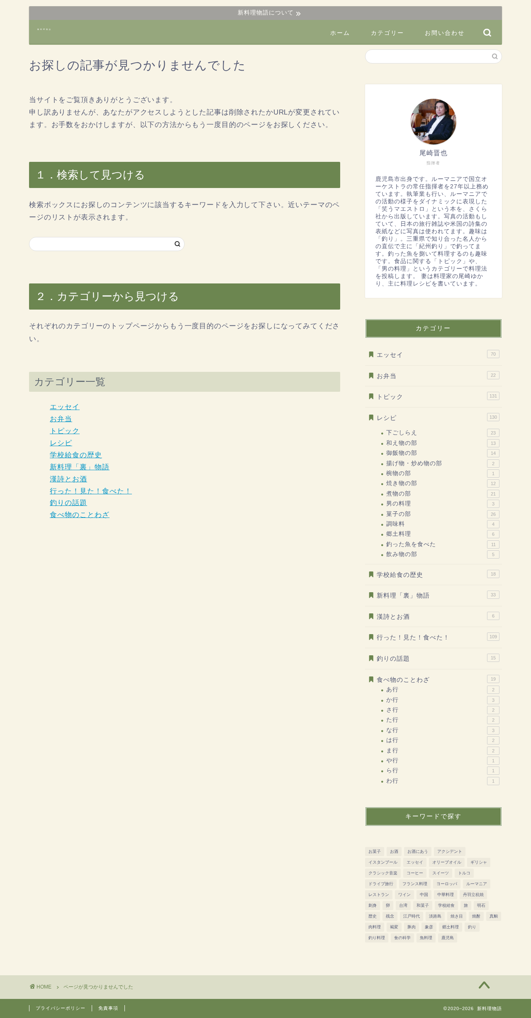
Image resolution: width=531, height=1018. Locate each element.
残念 (390, 916)
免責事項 (108, 1008)
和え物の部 (441, 443)
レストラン (378, 894)
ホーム (340, 33)
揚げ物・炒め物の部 (440, 463)
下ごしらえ (441, 433)
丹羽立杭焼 (473, 894)
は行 (440, 740)
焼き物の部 (441, 483)
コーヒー (415, 873)
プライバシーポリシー (60, 1008)
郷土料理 (440, 534)
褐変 (394, 927)
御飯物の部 (441, 453)
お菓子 (374, 851)
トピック (65, 431)
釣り (472, 927)
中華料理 (445, 894)
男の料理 (440, 503)
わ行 (440, 781)
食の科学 (402, 937)
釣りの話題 (68, 503)
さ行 (440, 710)
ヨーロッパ (446, 883)
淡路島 (435, 916)
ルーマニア (476, 883)
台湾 (403, 905)
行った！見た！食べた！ (91, 491)
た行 (440, 720)
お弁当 (61, 419)
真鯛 (494, 916)
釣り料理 (376, 937)
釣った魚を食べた (441, 544)
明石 (481, 905)
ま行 (440, 750)
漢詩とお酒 (68, 479)
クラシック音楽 (382, 873)
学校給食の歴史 (76, 455)
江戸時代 (411, 916)
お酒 (394, 851)
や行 (440, 760)
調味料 (440, 524)
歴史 (372, 916)
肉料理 (374, 927)
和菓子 (423, 905)
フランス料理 (414, 883)
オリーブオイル (446, 862)
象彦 (429, 927)
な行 (440, 730)
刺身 (372, 905)
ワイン (404, 894)
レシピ (61, 443)
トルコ (464, 873)
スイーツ (440, 873)
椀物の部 (440, 473)
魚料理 (426, 937)
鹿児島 (447, 937)
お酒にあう (417, 851)
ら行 (440, 770)
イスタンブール (382, 862)
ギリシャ (478, 862)
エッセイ (65, 407)
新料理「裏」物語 (80, 467)
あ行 (440, 689)
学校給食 (446, 905)
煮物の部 (441, 494)
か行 (440, 700)
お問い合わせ (445, 33)
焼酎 (476, 916)
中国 (424, 894)
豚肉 (411, 927)
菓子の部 (441, 514)
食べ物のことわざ (80, 515)
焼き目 (457, 916)
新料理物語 (44, 29)
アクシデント (449, 851)
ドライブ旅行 (380, 883)
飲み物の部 (440, 554)
